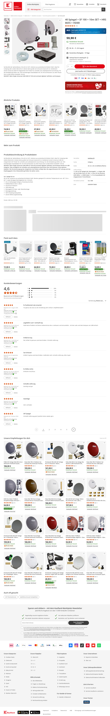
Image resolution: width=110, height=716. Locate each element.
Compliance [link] (55, 710)
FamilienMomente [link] (64, 683)
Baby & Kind (9, 670)
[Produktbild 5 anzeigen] (7, 46)
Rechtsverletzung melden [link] (40, 700)
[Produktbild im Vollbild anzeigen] (37, 41)
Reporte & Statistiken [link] (92, 657)
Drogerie (8, 680)
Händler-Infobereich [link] (65, 697)
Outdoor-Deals (10, 657)
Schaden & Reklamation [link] (39, 694)
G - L (34, 664)
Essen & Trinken (10, 690)
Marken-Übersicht (11, 693)
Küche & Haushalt (11, 667)
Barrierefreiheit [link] (47, 714)
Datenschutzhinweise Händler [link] (94, 674)
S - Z (34, 670)
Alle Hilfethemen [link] (37, 681)
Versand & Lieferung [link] (38, 697)
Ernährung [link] (62, 680)
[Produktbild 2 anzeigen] (7, 27)
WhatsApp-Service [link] (64, 686)
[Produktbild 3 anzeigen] (7, 33)
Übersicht (35, 657)
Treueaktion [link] (62, 673)
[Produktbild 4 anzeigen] (7, 39)
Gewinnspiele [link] (63, 677)
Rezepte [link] (61, 670)
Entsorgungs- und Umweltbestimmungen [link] (85, 710)
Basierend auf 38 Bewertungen (14, 296)
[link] (50, 4)
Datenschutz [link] (63, 710)
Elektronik (9, 660)
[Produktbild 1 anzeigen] (7, 21)
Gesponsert (6, 120)
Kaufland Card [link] (63, 664)
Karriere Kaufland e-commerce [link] (94, 691)
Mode (7, 677)
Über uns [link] (88, 660)
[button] (42, 288)
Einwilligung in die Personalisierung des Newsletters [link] (47, 634)
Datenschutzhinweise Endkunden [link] (95, 677)
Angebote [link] (62, 657)
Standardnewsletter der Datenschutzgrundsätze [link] (39, 628)
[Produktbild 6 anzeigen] (7, 52)
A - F (34, 660)
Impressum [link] (46, 710)
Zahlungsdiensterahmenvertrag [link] (95, 671)
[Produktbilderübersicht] (7, 41)
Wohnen (8, 673)
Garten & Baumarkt (11, 664)
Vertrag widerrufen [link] (38, 690)
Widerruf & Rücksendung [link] (40, 687)
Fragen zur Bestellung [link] (39, 684)
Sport (7, 683)
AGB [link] (71, 710)
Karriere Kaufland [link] (91, 688)
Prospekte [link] (62, 660)
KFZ (7, 686)
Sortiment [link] (62, 667)
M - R (34, 667)
